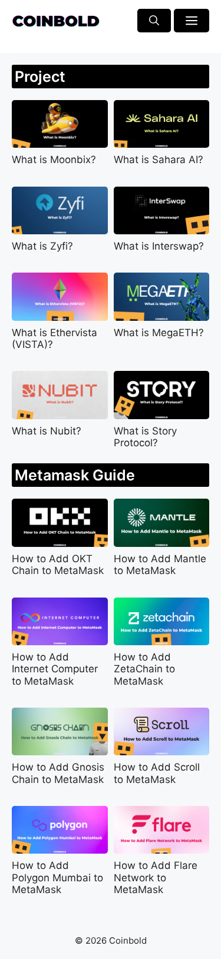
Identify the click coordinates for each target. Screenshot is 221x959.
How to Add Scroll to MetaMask (157, 773)
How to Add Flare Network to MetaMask (155, 877)
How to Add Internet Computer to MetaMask (55, 669)
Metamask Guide (75, 475)
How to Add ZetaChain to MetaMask (144, 669)
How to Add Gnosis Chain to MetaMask (58, 773)
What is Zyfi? (42, 246)
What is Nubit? (46, 431)
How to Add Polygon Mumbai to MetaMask (57, 877)
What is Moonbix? (54, 159)
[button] (154, 20)
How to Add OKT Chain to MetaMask (58, 564)
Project (40, 76)
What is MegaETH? (159, 333)
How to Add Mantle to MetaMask (160, 564)
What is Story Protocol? (145, 437)
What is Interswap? (159, 246)
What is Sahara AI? (158, 159)
